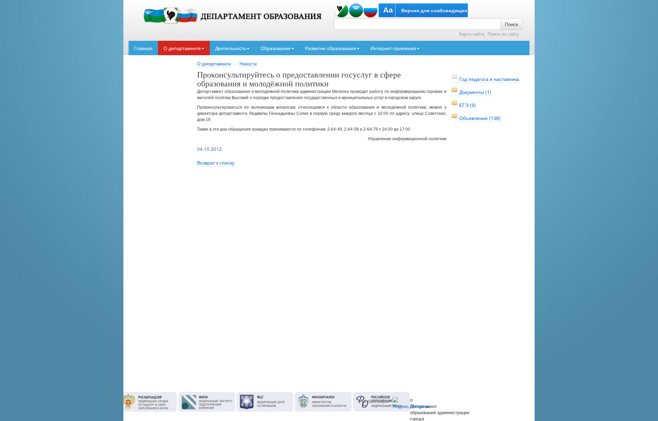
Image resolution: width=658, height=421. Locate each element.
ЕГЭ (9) (467, 104)
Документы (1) (475, 91)
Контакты (378, 400)
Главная (143, 48)
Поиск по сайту (503, 34)
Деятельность (230, 48)
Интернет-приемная (393, 48)
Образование (275, 48)
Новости (248, 64)
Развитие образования (330, 48)
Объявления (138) (480, 118)
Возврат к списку (215, 162)
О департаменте (182, 48)
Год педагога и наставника (489, 78)
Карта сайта (471, 34)
